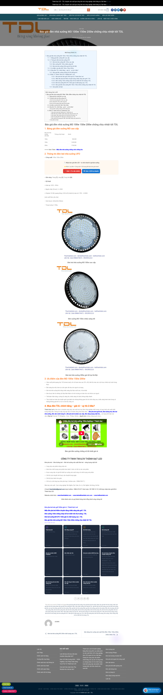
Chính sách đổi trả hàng (44, 672)
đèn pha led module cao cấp (75, 414)
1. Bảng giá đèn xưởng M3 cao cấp (58, 58)
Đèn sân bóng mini (111, 669)
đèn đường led (107, 411)
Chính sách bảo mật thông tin (45, 662)
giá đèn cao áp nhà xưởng (51, 608)
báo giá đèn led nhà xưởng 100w (91, 604)
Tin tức (81, 29)
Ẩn (75, 52)
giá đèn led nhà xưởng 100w (64, 608)
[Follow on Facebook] (112, 10)
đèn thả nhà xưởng (98, 613)
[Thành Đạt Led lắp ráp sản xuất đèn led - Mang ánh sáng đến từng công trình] (44, 10)
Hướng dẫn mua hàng (43, 659)
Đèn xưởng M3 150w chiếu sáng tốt (61, 64)
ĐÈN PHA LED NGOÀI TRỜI (76, 15)
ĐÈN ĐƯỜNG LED (42, 15)
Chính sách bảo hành (43, 666)
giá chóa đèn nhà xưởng (112, 606)
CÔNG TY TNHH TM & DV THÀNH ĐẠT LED (61, 74)
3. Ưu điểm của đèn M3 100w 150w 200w (60, 68)
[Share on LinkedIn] (87, 598)
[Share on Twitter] (78, 598)
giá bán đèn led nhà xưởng (99, 606)
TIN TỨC (66, 18)
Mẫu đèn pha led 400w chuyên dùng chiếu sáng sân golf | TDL (71, 78)
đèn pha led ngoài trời (95, 411)
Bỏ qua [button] (109, 1)
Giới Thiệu (40, 652)
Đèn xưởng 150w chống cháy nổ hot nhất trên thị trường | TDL (71, 80)
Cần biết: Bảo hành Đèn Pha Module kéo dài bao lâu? (68, 668)
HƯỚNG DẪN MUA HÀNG (87, 18)
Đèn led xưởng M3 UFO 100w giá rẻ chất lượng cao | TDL (69, 82)
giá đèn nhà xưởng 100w (101, 608)
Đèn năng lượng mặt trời (113, 675)
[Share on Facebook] (75, 598)
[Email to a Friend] (81, 598)
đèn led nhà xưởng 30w (59, 609)
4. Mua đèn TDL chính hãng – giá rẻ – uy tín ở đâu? (62, 70)
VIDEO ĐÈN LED (74, 18)
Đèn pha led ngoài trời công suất (115, 659)
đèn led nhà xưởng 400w (72, 609)
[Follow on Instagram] (115, 10)
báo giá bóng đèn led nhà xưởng (75, 604)
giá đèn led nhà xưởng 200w (78, 608)
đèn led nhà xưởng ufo (84, 611)
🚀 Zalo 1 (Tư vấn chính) (72, 171)
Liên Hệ (99, 18)
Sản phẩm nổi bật (56, 87)
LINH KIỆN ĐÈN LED (43, 18)
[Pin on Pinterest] (84, 598)
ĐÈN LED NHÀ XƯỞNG (93, 15)
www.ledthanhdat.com (101, 495)
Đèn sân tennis (110, 662)
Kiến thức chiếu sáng (110, 18)
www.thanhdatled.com (64, 495)
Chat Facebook (7, 687)
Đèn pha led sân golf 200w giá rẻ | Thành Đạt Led (67, 76)
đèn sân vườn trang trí (58, 414)
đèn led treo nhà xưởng (50, 613)
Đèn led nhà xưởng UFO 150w (97, 611)
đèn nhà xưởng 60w (89, 613)
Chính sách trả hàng (42, 656)
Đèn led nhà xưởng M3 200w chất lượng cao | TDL (62, 633)
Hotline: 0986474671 (9, 691)
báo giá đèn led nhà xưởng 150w (107, 604)
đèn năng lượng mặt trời (92, 414)
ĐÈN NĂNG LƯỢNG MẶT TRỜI (57, 15)
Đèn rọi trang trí (110, 672)
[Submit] (88, 10)
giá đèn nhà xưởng (90, 608)
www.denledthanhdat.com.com (82, 495)
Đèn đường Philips (111, 652)
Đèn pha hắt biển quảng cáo (114, 666)
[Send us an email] (121, 10)
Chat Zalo (6, 684)
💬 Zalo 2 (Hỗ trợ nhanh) (91, 171)
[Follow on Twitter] (118, 10)
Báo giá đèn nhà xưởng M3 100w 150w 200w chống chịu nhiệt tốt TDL (66, 56)
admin (89, 37)
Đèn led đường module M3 (114, 656)
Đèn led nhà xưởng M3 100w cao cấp (61, 62)
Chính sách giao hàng (43, 669)
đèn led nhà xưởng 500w (84, 609)
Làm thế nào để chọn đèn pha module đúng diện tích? (68, 655)
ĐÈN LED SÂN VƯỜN (108, 15)
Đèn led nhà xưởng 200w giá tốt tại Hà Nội (63, 66)
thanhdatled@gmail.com (57, 489)
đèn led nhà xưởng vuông (111, 611)
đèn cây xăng (111, 608)
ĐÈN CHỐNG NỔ (56, 18)
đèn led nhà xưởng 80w (107, 609)
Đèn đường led (110, 649)
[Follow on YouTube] (124, 10)
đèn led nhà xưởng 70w (96, 609)
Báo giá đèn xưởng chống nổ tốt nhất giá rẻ (63, 72)
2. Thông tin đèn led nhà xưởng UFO (58, 60)
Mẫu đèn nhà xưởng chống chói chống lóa (69, 149)
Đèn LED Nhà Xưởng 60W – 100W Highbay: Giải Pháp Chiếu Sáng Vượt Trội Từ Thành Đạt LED (70, 662)
